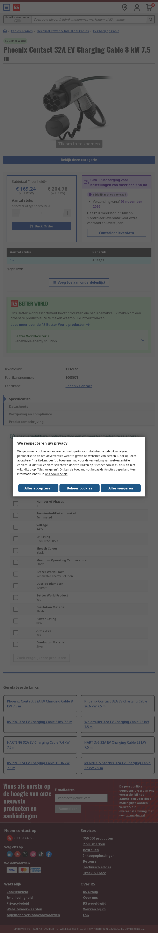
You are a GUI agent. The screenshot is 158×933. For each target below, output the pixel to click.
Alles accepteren (38, 488)
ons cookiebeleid (56, 474)
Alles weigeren (120, 488)
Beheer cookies (79, 488)
